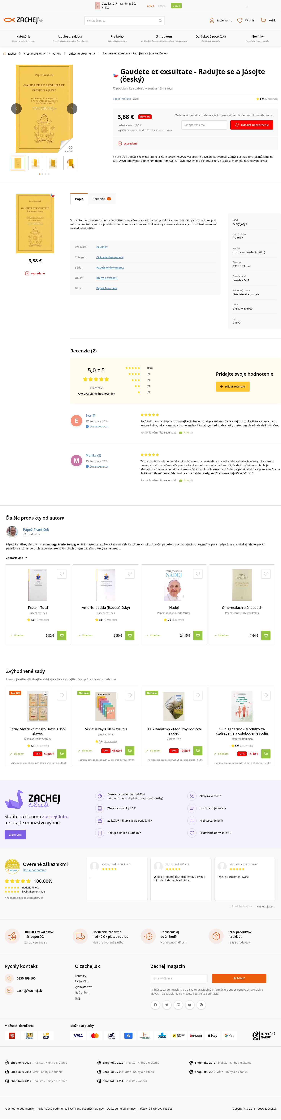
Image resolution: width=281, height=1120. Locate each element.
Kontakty (80, 976)
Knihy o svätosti (106, 278)
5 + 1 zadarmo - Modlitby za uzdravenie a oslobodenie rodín (242, 731)
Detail (176, 5)
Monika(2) (93, 455)
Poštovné (144, 1108)
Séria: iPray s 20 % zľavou (106, 729)
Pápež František (122, 98)
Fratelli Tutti (38, 607)
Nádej (174, 607)
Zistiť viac (15, 835)
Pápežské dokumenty (110, 267)
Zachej (12, 53)
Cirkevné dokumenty (82, 53)
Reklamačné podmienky (52, 1108)
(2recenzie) (271, 98)
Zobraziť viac (14, 558)
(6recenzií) (178, 620)
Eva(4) (90, 415)
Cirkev (57, 53)
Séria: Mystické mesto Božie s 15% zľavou (38, 731)
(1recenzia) (42, 745)
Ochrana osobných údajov (87, 1108)
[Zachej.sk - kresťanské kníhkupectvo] (23, 20)
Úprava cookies (162, 1108)
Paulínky (102, 247)
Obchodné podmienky (19, 1108)
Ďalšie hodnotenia (34, 870)
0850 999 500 (26, 978)
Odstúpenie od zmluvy (121, 1108)
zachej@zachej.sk (29, 991)
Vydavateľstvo (83, 987)
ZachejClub (82, 981)
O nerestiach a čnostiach (242, 607)
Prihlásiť (239, 978)
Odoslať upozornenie (255, 125)
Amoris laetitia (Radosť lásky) (106, 607)
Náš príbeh (82, 992)
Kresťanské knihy (34, 53)
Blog (77, 998)
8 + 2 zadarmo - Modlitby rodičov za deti (174, 731)
